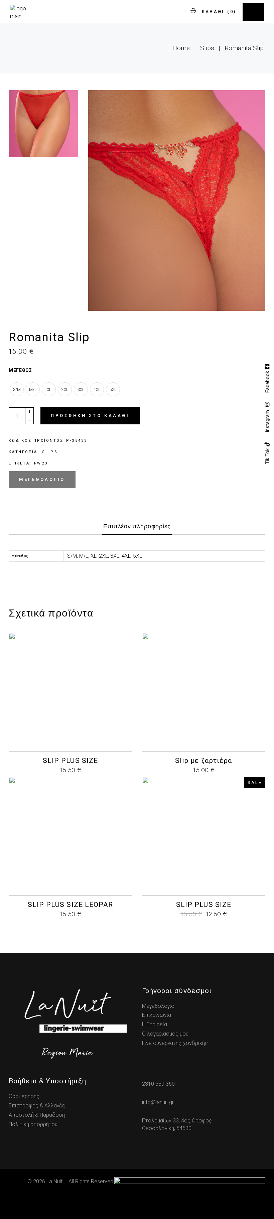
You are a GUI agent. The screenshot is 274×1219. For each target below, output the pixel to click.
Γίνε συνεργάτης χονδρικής (175, 1043)
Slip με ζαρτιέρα (204, 761)
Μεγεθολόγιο (158, 1006)
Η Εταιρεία (154, 1024)
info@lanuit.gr (158, 1102)
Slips (50, 452)
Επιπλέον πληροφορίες (137, 526)
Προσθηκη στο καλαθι (90, 415)
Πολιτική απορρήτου (33, 1124)
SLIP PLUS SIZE (70, 761)
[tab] (137, 528)
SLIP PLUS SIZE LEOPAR (70, 905)
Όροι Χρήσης (24, 1096)
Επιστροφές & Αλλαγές (37, 1105)
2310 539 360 (158, 1084)
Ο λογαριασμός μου (165, 1034)
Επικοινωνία (156, 1015)
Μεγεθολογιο (42, 479)
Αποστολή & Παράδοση (37, 1115)
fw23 (41, 463)
